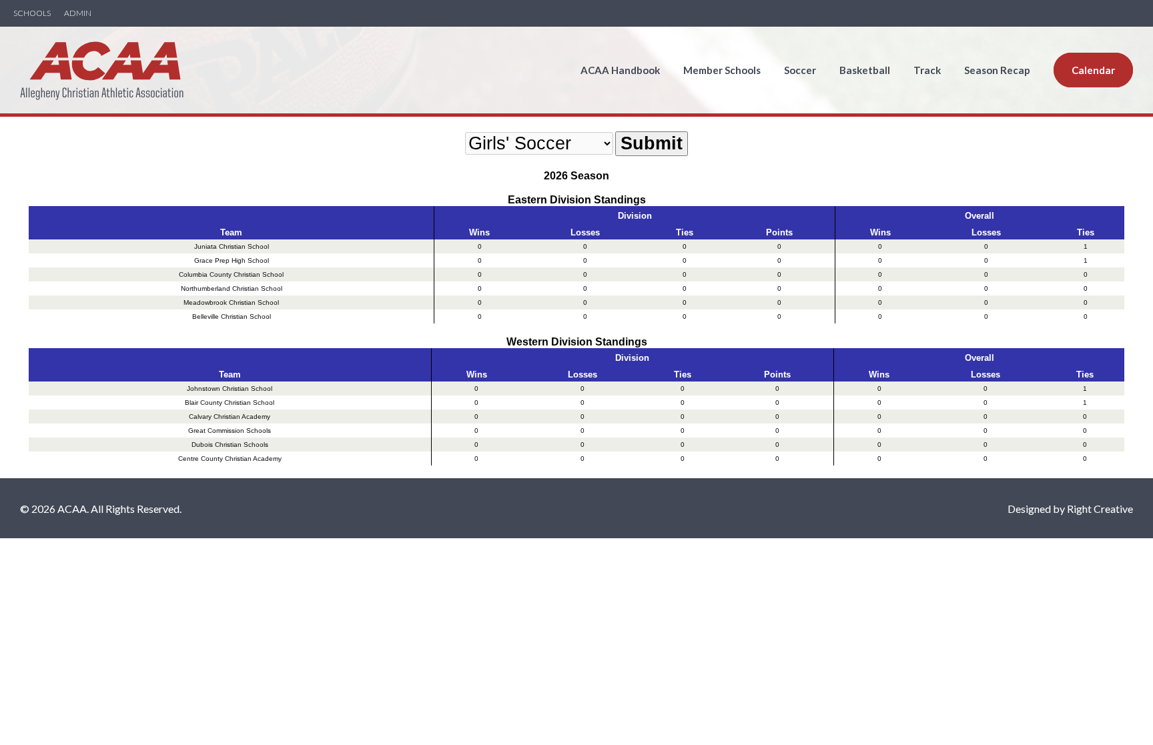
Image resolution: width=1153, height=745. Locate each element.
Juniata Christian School (231, 246)
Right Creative (1100, 508)
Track (927, 70)
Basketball (864, 70)
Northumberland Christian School (231, 288)
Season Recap (997, 70)
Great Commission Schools (229, 430)
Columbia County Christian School (231, 274)
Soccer (800, 70)
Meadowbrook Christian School (231, 302)
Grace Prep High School (231, 260)
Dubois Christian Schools (229, 444)
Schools (32, 13)
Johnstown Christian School (229, 388)
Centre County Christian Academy (230, 458)
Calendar (1093, 70)
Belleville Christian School (231, 316)
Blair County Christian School (229, 402)
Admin (77, 13)
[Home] (101, 92)
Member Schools (722, 70)
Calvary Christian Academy (229, 416)
